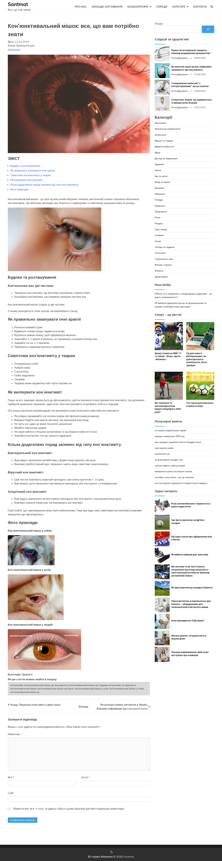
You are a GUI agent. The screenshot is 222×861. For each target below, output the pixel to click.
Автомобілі (160, 122)
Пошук (159, 23)
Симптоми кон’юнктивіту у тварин (30, 175)
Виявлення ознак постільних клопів (173, 471)
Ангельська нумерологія (167, 128)
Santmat (18, 4)
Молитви (159, 187)
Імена (158, 170)
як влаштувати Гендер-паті (169, 459)
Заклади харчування (107, 6)
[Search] (211, 6)
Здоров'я (27, 674)
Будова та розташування (25, 165)
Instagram (14, 49)
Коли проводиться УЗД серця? (187, 620)
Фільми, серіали (163, 264)
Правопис (160, 205)
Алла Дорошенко (179, 57)
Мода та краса (162, 182)
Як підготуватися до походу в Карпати (191, 587)
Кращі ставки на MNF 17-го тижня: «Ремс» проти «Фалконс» (168, 356)
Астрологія (160, 134)
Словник (159, 235)
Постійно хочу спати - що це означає (174, 477)
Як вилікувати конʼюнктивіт (26, 180)
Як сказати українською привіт (170, 430)
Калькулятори (137, 6)
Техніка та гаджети (165, 247)
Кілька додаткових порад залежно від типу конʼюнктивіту (44, 184)
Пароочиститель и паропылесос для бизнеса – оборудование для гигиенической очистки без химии (191, 604)
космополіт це (162, 453)
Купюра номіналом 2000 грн (170, 436)
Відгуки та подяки (164, 140)
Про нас (81, 6)
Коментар (14, 734)
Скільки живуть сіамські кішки (170, 465)
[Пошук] (208, 29)
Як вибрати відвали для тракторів (189, 554)
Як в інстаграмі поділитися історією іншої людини (181, 482)
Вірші (157, 152)
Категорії (178, 6)
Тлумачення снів (163, 258)
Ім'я (11, 777)
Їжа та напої (161, 176)
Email (85, 777)
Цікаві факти (161, 276)
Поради (161, 6)
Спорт (158, 241)
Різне (157, 217)
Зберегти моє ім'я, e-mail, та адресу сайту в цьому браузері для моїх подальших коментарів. (69, 808)
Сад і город (161, 229)
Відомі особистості (164, 146)
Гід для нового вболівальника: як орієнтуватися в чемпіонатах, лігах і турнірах (196, 359)
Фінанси (159, 270)
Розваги (159, 223)
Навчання (160, 193)
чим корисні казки (164, 447)
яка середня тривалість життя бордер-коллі (178, 442)
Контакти (200, 6)
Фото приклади (19, 189)
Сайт (11, 793)
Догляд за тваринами (166, 158)
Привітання (161, 211)
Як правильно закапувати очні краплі (32, 170)
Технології (160, 252)
